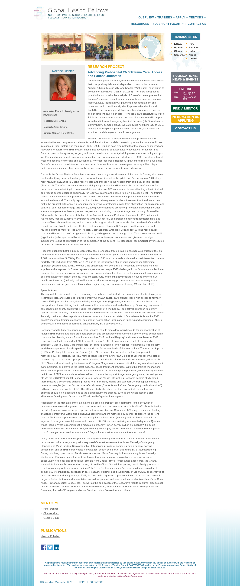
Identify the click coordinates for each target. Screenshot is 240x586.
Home (82, 582)
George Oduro (51, 517)
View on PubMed (50, 536)
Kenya (178, 43)
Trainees (164, 17)
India (192, 51)
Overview (146, 17)
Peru (191, 43)
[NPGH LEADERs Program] (71, 10)
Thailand (194, 47)
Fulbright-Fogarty (168, 23)
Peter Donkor (50, 508)
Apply (180, 17)
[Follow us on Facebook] (43, 547)
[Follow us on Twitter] (50, 547)
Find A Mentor (185, 108)
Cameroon (180, 54)
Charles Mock (51, 513)
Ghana (178, 51)
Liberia (193, 58)
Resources (140, 23)
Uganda (178, 47)
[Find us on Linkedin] (56, 547)
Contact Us (197, 23)
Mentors (196, 17)
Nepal (192, 54)
